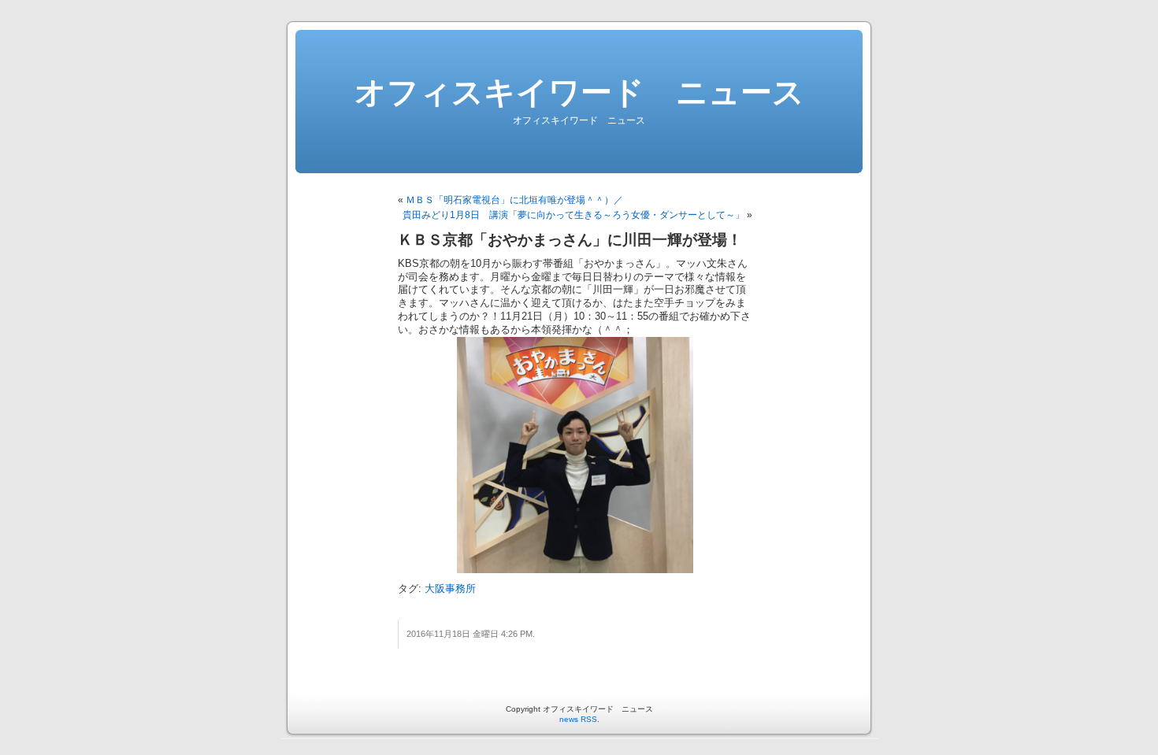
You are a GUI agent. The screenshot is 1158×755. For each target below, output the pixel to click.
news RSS (578, 719)
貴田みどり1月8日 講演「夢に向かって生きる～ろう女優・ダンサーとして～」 (573, 214)
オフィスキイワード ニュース (579, 92)
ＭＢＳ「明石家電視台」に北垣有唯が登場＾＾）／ (514, 199)
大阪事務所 (450, 588)
